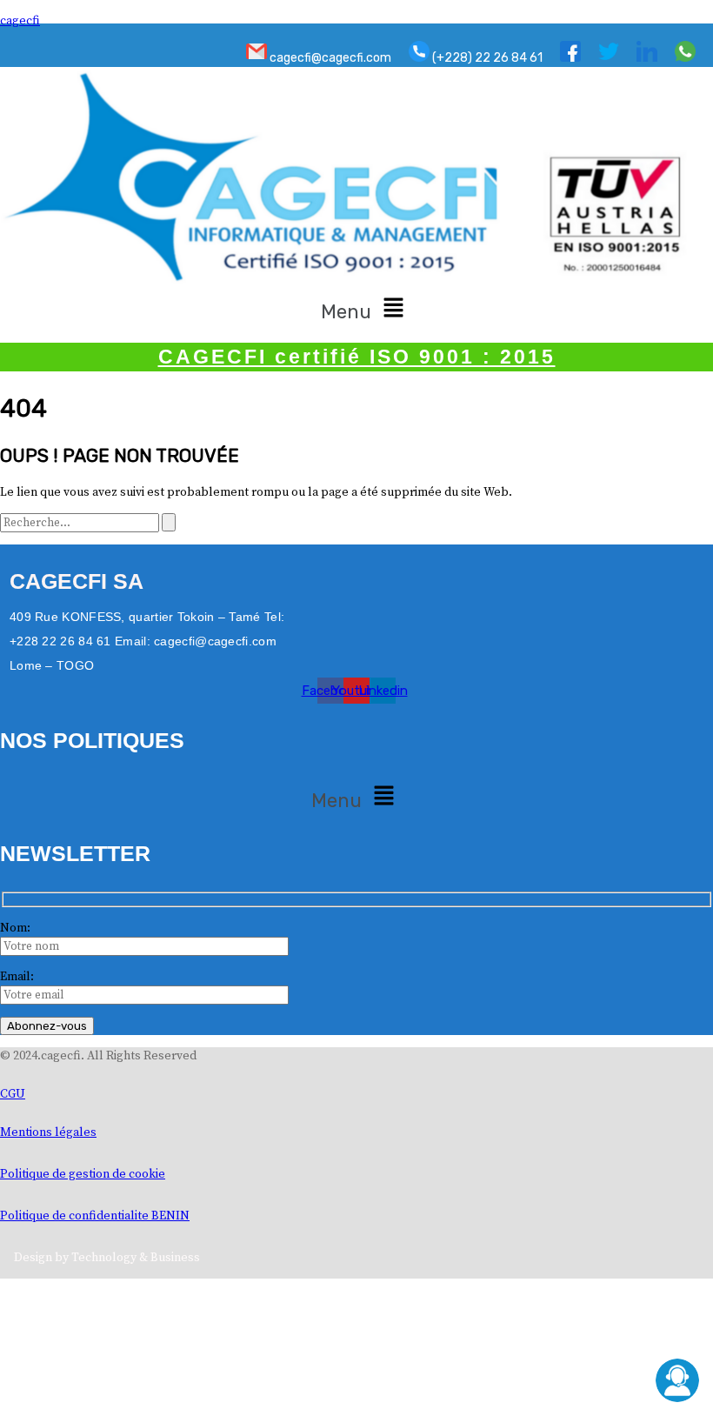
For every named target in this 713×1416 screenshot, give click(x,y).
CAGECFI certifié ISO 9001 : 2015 (357, 356)
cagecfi (20, 21)
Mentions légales (48, 1132)
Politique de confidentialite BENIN (95, 1216)
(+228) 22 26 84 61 (486, 57)
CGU (12, 1094)
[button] (365, 309)
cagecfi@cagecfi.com (329, 57)
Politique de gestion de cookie (82, 1174)
